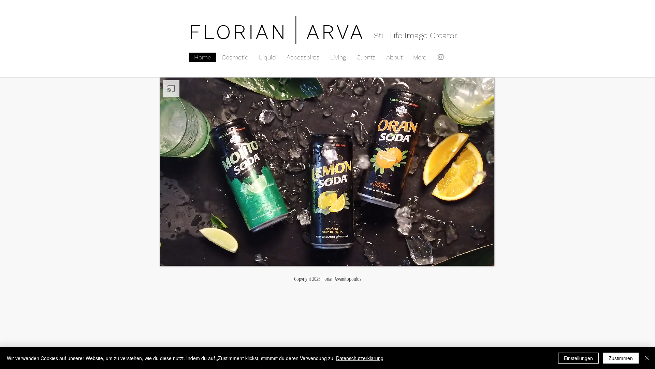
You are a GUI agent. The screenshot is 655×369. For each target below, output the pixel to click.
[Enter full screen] (485, 256)
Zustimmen (621, 358)
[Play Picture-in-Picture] (473, 256)
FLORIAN (238, 32)
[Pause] (169, 256)
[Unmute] (180, 256)
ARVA (335, 32)
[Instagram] (441, 57)
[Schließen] (647, 358)
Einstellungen (578, 358)
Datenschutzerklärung (359, 358)
